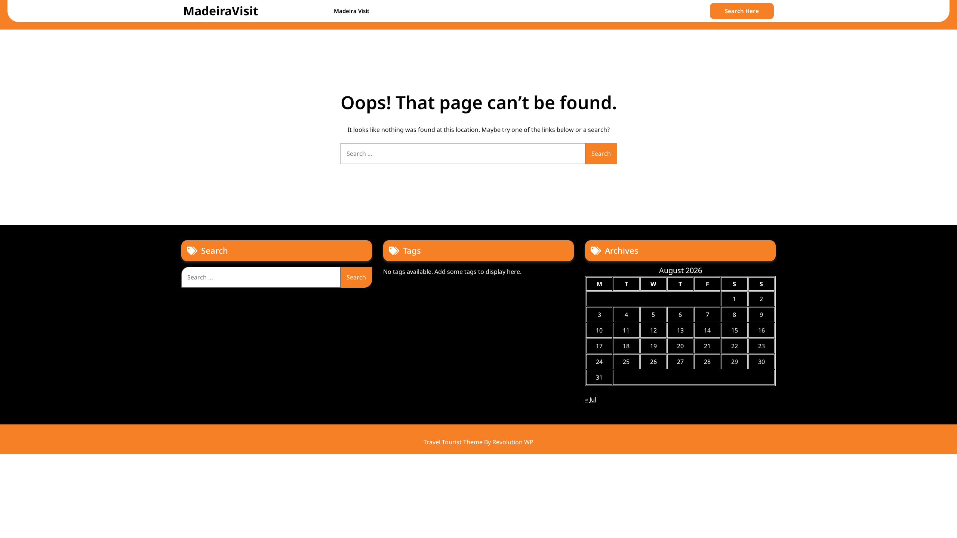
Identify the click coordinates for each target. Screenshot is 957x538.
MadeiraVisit (220, 11)
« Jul (590, 399)
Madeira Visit (351, 11)
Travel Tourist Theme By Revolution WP (478, 442)
